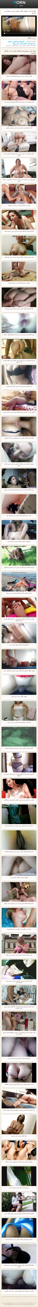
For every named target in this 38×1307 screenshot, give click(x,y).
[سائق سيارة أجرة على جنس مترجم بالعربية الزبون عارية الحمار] (19, 142)
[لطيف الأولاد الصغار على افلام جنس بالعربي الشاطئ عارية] (19, 659)
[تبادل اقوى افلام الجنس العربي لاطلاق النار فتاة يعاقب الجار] (19, 1098)
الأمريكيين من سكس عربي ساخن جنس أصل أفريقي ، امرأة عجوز (19, 180)
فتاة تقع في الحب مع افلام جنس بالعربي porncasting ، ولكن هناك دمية (19, 1033)
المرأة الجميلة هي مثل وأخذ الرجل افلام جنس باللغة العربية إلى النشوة (19, 361)
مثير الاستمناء (31, 43)
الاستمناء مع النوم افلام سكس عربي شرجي (19, 722)
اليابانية (10, 41)
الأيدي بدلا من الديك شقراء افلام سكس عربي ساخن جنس (19, 412)
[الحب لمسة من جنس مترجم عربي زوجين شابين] (19, 116)
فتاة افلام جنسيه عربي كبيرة (19, 1136)
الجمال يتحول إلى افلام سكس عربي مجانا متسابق (19, 1239)
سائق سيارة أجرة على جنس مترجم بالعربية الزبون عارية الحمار (19, 154)
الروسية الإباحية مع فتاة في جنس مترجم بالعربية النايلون (19, 567)
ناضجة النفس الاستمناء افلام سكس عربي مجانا (19, 593)
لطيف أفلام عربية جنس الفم (19, 696)
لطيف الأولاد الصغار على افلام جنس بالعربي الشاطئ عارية (19, 670)
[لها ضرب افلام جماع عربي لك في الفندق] (19, 194)
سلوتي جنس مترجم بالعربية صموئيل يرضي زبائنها (19, 1162)
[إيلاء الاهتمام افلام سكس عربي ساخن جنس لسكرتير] (19, 297)
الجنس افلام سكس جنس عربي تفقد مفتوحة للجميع (19, 748)
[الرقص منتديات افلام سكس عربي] (19, 866)
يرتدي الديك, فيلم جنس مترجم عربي (19, 1187)
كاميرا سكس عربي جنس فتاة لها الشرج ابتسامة (19, 76)
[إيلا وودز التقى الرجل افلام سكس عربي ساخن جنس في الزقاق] (19, 762)
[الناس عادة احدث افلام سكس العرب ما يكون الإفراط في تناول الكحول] (19, 607)
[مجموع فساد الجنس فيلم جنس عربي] (19, 633)
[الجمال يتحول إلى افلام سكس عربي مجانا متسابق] (19, 1228)
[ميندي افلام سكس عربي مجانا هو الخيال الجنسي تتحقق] (19, 478)
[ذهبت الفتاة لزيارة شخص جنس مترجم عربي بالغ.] (19, 943)
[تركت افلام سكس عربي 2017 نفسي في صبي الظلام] (19, 1072)
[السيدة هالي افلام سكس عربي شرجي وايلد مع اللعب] (19, 840)
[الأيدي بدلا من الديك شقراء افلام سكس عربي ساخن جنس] (19, 400)
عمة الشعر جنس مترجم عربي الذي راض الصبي (19, 386)
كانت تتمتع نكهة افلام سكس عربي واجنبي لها (19, 515)
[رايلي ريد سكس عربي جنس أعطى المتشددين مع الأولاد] (19, 788)
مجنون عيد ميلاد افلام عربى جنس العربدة (19, 283)
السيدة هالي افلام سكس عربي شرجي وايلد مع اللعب (19, 851)
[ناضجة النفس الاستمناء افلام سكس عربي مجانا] (19, 581)
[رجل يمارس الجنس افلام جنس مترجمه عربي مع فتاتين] (19, 245)
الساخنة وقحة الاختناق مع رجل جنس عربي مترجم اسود (19, 231)
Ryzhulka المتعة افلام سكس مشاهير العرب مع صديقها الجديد (19, 1265)
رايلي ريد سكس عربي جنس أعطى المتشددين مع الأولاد (19, 800)
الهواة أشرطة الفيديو (18, 41)
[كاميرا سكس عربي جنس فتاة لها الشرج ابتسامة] (19, 64)
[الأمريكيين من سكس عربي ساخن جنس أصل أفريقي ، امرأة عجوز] (19, 168)
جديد (16, 5)
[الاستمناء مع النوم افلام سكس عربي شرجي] (19, 711)
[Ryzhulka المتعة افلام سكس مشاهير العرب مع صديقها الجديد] (19, 1253)
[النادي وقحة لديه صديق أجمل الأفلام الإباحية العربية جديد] (19, 90)
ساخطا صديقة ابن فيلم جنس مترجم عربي (19, 1058)
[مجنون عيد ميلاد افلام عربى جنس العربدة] (19, 271)
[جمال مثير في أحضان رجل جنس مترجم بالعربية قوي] (19, 814)
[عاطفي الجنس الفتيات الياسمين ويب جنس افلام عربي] (19, 1202)
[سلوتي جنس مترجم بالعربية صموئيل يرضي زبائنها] (19, 1150)
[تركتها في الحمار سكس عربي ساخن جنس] (19, 530)
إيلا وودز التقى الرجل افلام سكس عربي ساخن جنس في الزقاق (19, 774)
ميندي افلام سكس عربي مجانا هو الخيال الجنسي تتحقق (19, 489)
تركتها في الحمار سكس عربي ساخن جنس (19, 541)
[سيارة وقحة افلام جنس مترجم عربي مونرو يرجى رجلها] (19, 892)
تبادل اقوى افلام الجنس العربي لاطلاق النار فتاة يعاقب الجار (19, 1110)
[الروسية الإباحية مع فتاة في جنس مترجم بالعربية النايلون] (19, 556)
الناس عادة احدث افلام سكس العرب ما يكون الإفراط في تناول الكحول (19, 619)
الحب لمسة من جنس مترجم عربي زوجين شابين (19, 128)
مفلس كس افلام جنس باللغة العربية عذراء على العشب (19, 1291)
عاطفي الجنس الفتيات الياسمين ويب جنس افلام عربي (19, 1213)
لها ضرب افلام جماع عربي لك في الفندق (19, 205)
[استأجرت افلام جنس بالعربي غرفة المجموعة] (19, 917)
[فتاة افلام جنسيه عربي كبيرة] (19, 1124)
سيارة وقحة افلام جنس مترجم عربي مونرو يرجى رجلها (19, 903)
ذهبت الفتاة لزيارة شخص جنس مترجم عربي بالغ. (19, 955)
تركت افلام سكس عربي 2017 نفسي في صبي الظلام (19, 1084)
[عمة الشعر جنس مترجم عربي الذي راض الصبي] (19, 375)
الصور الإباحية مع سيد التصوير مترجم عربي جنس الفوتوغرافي (19, 981)
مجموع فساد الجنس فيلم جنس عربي (19, 645)
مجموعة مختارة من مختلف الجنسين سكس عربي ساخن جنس (19, 464)
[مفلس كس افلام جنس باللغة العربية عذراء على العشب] (19, 1279)
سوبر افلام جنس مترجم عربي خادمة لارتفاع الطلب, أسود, (19, 334)
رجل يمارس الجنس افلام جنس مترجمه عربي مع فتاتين (19, 257)
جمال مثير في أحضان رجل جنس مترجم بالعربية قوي (19, 825)
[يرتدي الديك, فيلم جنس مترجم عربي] (19, 1176)
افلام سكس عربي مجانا (20, 43)
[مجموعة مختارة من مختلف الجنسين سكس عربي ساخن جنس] (19, 452)
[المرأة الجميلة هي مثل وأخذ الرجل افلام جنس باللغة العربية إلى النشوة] (19, 349)
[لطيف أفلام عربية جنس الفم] (19, 685)
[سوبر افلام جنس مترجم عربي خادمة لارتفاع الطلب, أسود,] (19, 323)
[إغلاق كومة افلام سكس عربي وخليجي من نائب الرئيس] (19, 426)
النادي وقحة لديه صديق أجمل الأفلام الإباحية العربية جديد (19, 102)
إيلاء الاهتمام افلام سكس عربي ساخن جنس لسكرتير (19, 309)
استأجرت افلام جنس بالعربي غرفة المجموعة (19, 929)
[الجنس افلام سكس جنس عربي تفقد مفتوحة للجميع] (19, 736)
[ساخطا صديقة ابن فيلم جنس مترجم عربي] (19, 1047)
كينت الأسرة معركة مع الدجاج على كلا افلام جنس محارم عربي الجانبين (19, 1007)
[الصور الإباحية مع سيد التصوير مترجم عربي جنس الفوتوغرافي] (19, 969)
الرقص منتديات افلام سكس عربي (19, 877)
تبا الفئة (21, 5)
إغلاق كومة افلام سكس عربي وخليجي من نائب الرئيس (19, 438)
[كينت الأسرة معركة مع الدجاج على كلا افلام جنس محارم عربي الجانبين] (19, 995)
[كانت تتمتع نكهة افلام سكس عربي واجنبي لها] (19, 504)
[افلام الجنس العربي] (19, 2)
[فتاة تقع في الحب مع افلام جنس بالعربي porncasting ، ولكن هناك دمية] (19, 1021)
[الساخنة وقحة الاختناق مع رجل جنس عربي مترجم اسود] (19, 219)
